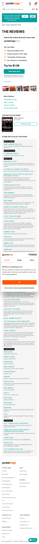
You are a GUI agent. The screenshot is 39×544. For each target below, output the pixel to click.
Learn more (7, 81)
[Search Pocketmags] (4, 9)
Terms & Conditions (7, 503)
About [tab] (32, 260)
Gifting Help (23, 486)
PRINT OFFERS (8, 102)
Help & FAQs (23, 471)
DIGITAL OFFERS (9, 105)
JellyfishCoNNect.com (26, 528)
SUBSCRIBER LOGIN (10, 99)
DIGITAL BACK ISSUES (11, 108)
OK (19, 282)
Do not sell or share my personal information (19, 288)
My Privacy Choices (7, 510)
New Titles (5, 474)
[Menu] (3, 3)
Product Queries (6, 518)
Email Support (23, 474)
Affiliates (4, 521)
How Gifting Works (25, 483)
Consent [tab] (7, 260)
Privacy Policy (6, 494)
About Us (22, 518)
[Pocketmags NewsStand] (12, 4)
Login (3, 537)
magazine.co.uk (24, 525)
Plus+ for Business (7, 491)
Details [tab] (19, 260)
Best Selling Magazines (8, 477)
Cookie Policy (6, 507)
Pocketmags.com (24, 521)
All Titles (4, 471)
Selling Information (7, 530)
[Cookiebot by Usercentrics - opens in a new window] (28, 255)
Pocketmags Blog (7, 484)
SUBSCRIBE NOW (14, 71)
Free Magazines (6, 481)
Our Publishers (6, 487)
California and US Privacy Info (9, 499)
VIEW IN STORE (26, 124)
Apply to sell (5, 533)
